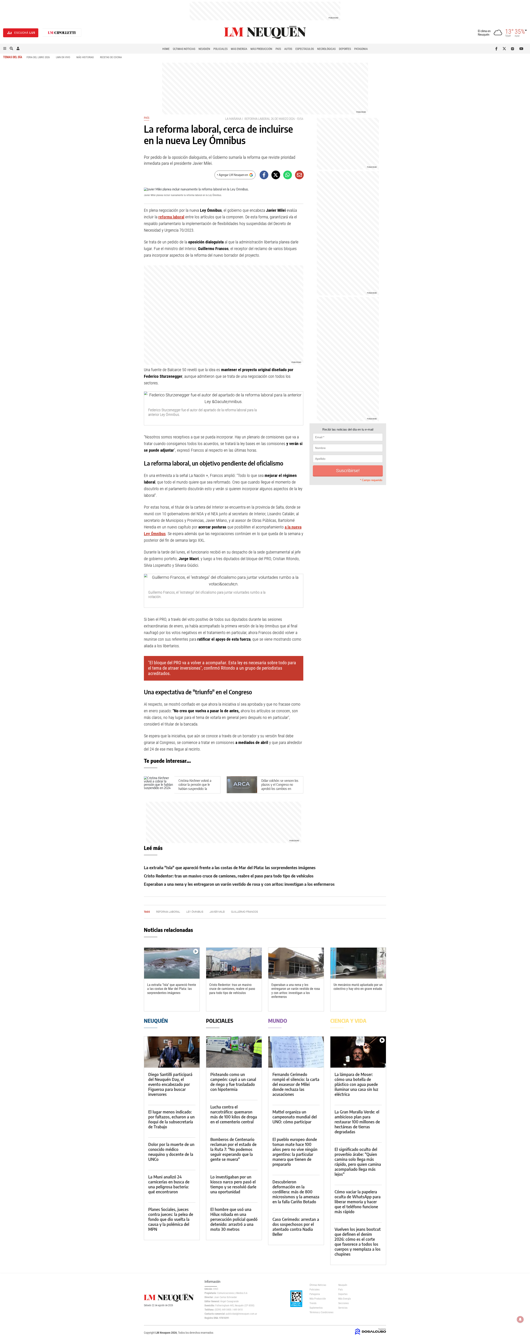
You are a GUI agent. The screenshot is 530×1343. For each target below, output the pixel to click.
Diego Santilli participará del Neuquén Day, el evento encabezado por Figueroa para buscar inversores (170, 1084)
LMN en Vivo (63, 57)
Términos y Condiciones (321, 1312)
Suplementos (316, 1308)
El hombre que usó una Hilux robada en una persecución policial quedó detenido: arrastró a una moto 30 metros (234, 1219)
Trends (313, 1303)
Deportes (345, 48)
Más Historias (85, 57)
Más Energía (239, 48)
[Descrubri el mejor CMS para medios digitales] (370, 1335)
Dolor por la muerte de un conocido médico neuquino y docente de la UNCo (171, 1152)
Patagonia (361, 48)
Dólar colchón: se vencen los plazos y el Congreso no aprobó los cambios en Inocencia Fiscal (279, 787)
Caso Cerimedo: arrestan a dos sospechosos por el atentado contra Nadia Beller (295, 1227)
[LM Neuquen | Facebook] (497, 49)
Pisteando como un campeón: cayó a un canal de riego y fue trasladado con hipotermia (233, 1082)
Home (166, 48)
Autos (288, 48)
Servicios (342, 1308)
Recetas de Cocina (111, 57)
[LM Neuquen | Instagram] (513, 49)
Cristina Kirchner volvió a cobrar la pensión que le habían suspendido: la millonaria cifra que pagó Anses (194, 789)
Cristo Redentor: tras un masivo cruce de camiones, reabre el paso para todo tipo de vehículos (228, 875)
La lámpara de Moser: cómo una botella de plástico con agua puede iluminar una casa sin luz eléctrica (356, 1084)
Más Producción (261, 48)
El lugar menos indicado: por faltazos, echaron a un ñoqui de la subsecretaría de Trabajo (171, 1119)
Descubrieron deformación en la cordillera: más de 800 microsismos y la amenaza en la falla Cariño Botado (295, 1191)
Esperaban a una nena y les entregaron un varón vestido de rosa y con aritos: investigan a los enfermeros (239, 884)
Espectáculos (304, 48)
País (278, 48)
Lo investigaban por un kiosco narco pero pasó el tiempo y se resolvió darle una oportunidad (233, 1184)
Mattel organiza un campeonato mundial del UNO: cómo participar (294, 1116)
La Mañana (233, 118)
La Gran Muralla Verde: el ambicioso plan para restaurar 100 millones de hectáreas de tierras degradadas (357, 1121)
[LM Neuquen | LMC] (61, 32)
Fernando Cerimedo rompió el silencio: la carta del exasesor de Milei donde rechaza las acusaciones (295, 1084)
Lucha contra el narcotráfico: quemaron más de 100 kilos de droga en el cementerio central (233, 1114)
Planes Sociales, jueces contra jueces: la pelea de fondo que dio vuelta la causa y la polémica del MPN (170, 1219)
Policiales (220, 48)
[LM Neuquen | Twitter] (505, 49)
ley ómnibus (194, 911)
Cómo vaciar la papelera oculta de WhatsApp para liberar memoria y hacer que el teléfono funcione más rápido (358, 1201)
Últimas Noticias (184, 48)
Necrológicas (326, 48)
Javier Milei (217, 911)
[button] (4, 48)
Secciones (343, 1303)
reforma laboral (257, 118)
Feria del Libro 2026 (38, 57)
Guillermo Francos (244, 911)
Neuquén (204, 48)
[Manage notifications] (520, 1319)
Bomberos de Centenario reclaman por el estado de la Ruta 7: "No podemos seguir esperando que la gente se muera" (233, 1149)
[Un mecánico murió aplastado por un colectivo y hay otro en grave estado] (358, 963)
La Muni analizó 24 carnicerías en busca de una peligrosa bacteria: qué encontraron (168, 1184)
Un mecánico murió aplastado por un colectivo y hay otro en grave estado (358, 987)
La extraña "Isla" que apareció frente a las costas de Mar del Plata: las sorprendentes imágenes (230, 867)
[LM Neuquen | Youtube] (521, 49)
